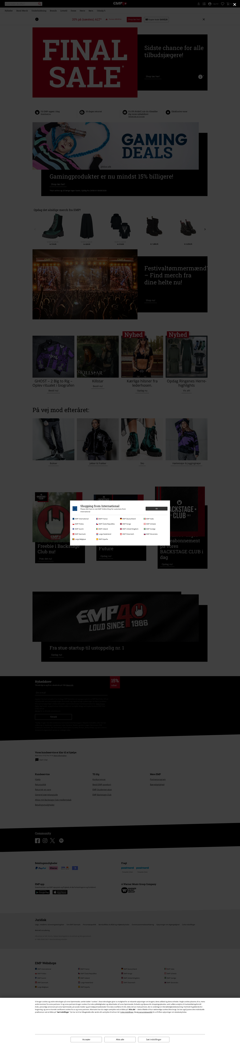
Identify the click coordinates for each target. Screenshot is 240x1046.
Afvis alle (120, 1039)
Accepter (86, 1039)
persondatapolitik (145, 1012)
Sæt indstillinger (153, 1039)
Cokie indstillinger (127, 1012)
